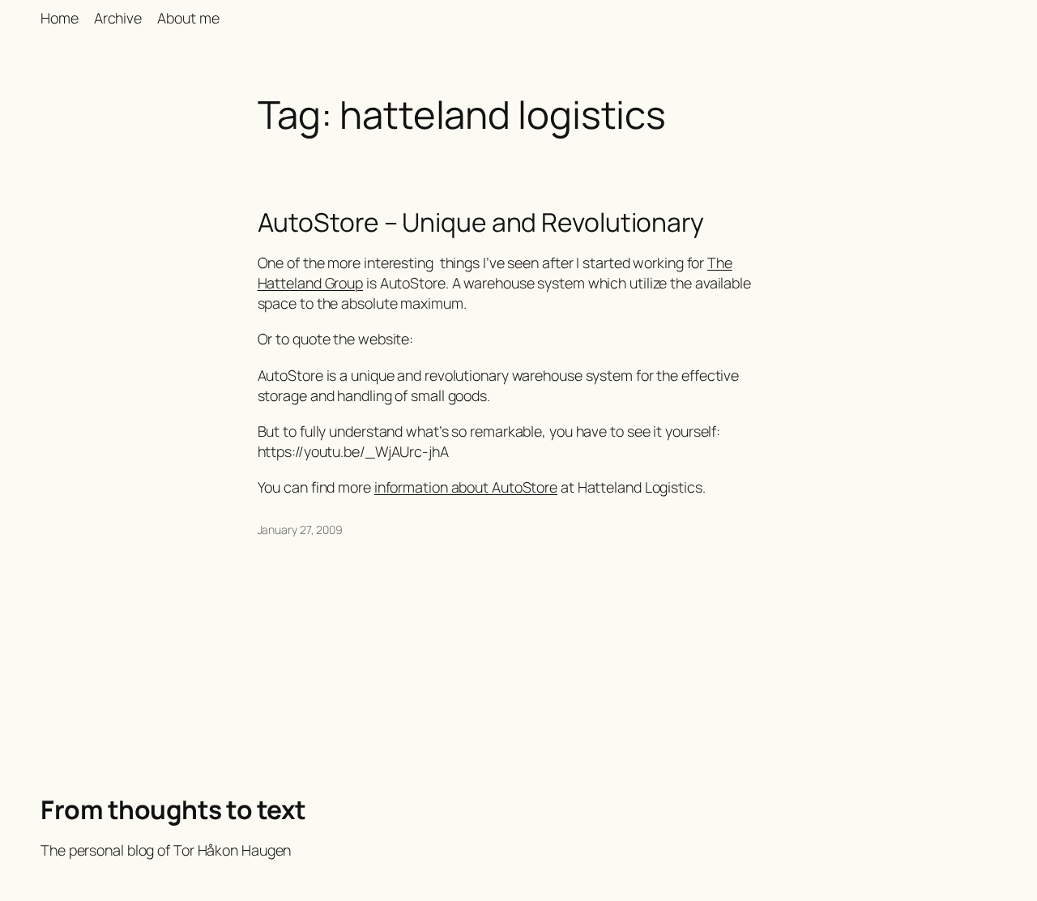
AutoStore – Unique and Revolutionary (481, 222)
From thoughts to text (173, 809)
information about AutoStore (465, 487)
